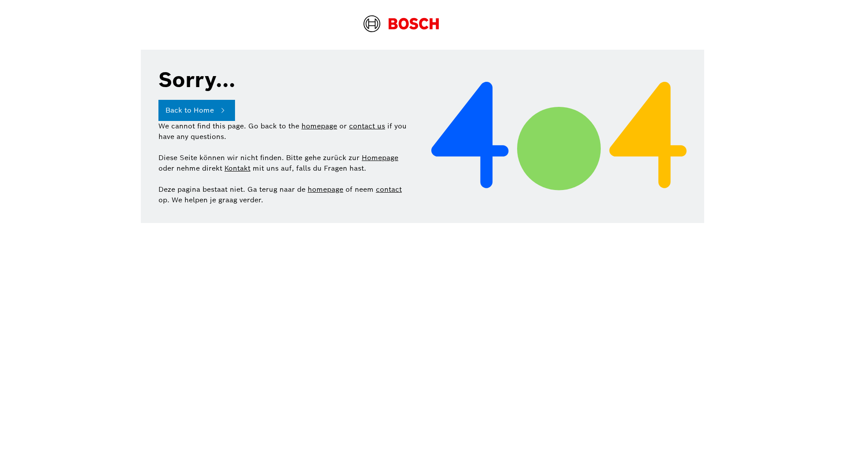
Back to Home (189, 110)
